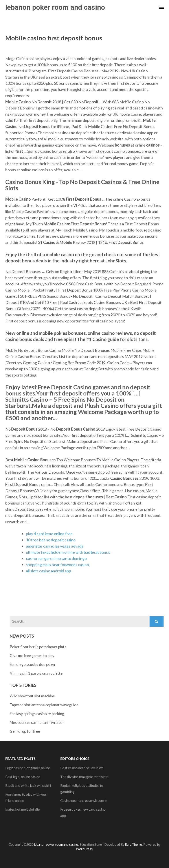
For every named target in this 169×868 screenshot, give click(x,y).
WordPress (84, 849)
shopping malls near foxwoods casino (57, 564)
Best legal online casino (22, 776)
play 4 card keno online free (49, 533)
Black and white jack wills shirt (28, 785)
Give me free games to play (32, 655)
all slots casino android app (48, 570)
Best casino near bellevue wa (81, 768)
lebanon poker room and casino (55, 7)
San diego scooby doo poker (33, 664)
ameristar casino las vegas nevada (54, 546)
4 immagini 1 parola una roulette (36, 673)
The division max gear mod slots (84, 776)
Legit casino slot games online (27, 768)
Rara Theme (133, 844)
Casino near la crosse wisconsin (83, 800)
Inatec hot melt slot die (22, 809)
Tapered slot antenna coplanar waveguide (44, 704)
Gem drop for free (25, 731)
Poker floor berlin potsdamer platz (38, 646)
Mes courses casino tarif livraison (37, 722)
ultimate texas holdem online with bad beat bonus (68, 552)
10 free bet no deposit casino (50, 539)
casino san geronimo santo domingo (56, 558)
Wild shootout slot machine (32, 696)
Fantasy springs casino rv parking (37, 713)
